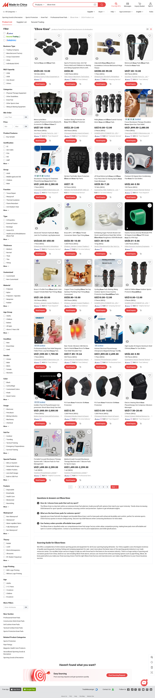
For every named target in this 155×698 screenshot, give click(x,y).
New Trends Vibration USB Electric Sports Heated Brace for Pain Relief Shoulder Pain (76, 348)
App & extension (125, 12)
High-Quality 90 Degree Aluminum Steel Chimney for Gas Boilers (138, 347)
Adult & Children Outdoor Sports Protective (138, 290)
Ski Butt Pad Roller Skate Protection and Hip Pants (76, 177)
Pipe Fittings (7, 644)
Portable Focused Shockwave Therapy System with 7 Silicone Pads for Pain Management (47, 461)
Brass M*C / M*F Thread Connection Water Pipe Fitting (76, 234)
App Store (15, 689)
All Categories (10, 12)
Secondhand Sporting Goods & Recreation (14, 652)
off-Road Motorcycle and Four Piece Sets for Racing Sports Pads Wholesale (108, 178)
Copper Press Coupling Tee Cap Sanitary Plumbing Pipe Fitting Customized (77, 291)
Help (112, 12)
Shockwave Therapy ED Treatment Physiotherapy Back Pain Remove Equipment (46, 180)
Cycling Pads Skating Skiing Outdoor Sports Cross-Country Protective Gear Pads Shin (106, 291)
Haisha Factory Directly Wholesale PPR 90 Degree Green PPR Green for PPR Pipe (138, 235)
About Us (64, 696)
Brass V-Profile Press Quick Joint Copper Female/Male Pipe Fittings (48, 290)
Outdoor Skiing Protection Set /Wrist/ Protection (74, 120)
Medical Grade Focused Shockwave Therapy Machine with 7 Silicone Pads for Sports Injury (77, 461)
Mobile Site (90, 696)
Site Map (82, 696)
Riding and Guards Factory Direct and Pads (108, 120)
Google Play (29, 689)
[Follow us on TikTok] (132, 689)
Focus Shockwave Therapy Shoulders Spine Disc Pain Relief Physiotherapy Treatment (138, 123)
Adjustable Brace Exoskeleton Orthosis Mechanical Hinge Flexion (108, 65)
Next (114, 487)
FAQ (70, 696)
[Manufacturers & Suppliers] (14, 4)
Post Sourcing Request (117, 675)
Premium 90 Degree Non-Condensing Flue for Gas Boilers (138, 177)
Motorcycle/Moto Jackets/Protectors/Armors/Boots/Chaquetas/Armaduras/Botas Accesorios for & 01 (48, 121)
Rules (151, 12)
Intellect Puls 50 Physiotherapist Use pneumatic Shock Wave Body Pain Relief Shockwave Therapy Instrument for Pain (48, 406)
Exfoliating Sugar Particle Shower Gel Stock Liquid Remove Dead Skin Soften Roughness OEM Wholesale (108, 235)
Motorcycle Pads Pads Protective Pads (137, 64)
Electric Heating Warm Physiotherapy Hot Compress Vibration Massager (138, 404)
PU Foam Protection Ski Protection (76, 403)
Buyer (101, 12)
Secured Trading (37, 22)
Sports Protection (9, 641)
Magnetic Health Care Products (14, 648)
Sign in (150, 6)
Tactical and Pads (44, 63)
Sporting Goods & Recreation (13, 657)
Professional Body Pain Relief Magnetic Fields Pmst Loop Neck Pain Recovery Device (47, 349)
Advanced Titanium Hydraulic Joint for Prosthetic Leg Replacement (47, 234)
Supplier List (22, 22)
